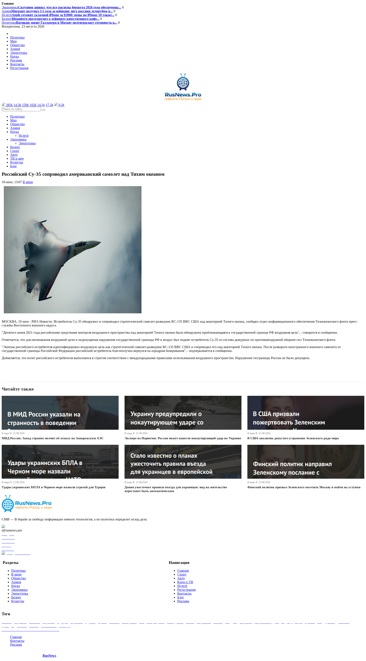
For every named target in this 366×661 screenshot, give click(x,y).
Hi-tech (58, 15)
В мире (28, 182)
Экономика (61, 7)
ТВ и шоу (17, 158)
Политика (59, 22)
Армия (57, 11)
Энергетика (18, 52)
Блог (13, 166)
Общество (17, 45)
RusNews (49, 655)
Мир (13, 41)
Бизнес (50, 19)
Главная (183, 570)
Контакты (17, 64)
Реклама (16, 60)
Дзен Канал (15, 526)
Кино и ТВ (185, 582)
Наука (15, 586)
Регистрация (19, 68)
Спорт (14, 151)
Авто (14, 154)
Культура (16, 162)
